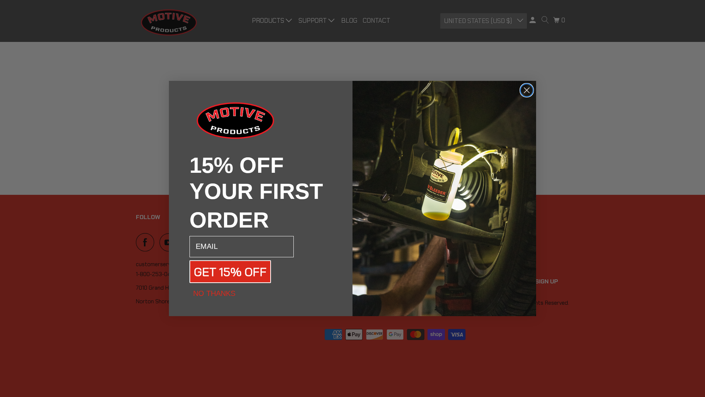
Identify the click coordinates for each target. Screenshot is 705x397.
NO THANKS (214, 293)
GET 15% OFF (230, 271)
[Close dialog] (526, 90)
